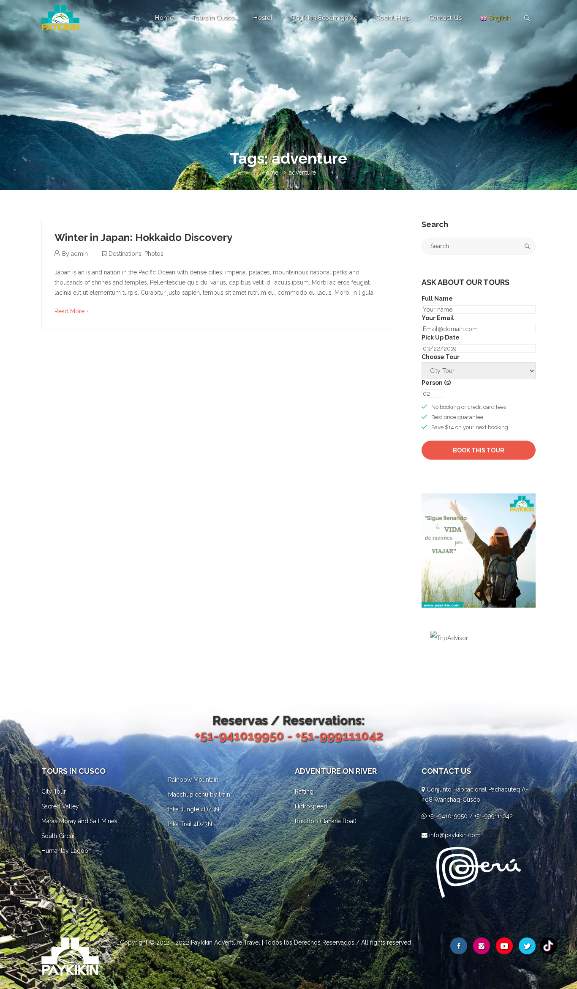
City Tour (53, 791)
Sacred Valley (60, 806)
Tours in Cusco (213, 18)
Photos (153, 253)
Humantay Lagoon (66, 850)
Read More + (71, 311)
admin (79, 253)
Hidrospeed (311, 806)
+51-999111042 (493, 816)
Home (164, 18)
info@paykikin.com (455, 835)
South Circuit (58, 836)
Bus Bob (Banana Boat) (326, 821)
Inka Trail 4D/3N (190, 824)
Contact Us (445, 18)
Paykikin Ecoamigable (324, 18)
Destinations (125, 253)
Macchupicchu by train (199, 794)
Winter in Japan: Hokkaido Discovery (143, 237)
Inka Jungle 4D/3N (193, 809)
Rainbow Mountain (193, 779)
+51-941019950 (448, 816)
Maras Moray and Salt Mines (79, 821)
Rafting (304, 791)
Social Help (393, 18)
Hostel (262, 18)
